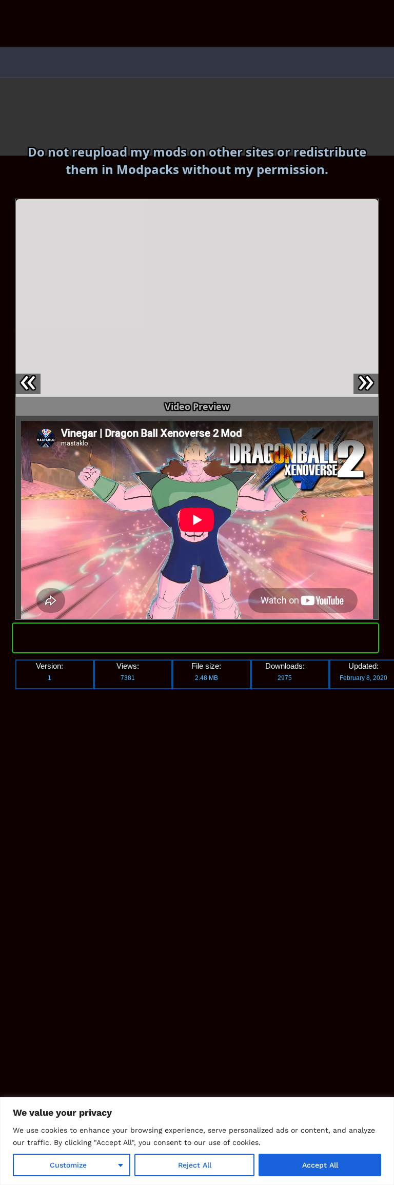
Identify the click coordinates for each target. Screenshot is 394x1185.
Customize (68, 1165)
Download (195, 636)
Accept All (320, 1165)
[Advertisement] (100, 850)
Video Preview (197, 406)
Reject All (194, 1165)
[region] (197, 1141)
